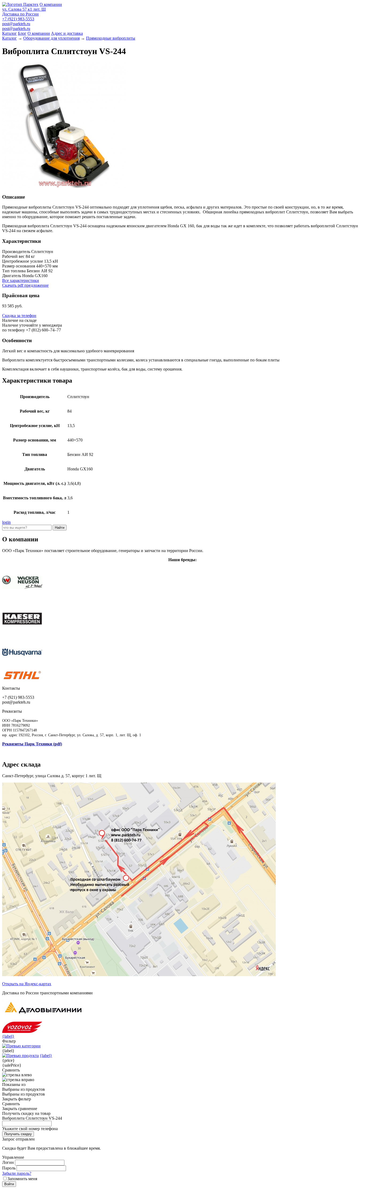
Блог (22, 33)
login (6, 522)
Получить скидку (18, 1134)
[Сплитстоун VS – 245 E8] (65, 186)
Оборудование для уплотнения (51, 38)
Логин (8, 1162)
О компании (51, 4)
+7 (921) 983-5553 (18, 19)
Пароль (8, 1168)
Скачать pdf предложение (25, 285)
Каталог (9, 33)
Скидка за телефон (19, 315)
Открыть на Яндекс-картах (26, 984)
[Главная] (20, 4)
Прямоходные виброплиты (110, 38)
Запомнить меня (22, 1178)
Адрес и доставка (67, 33)
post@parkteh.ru (16, 23)
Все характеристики (20, 280)
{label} (8, 1036)
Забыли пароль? (16, 1173)
